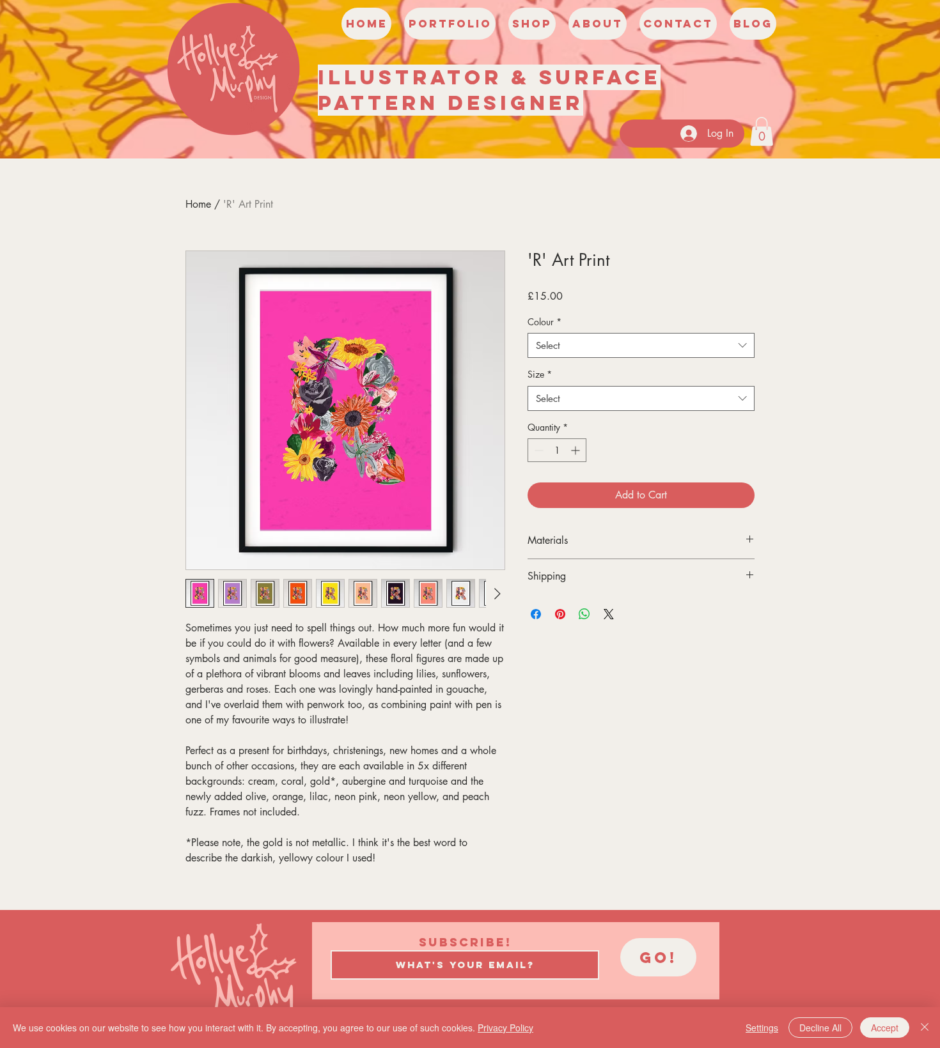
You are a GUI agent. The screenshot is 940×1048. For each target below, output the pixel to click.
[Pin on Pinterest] (560, 614)
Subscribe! (465, 942)
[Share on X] (608, 614)
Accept (884, 1027)
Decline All (820, 1027)
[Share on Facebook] (536, 614)
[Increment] (576, 450)
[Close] (924, 1027)
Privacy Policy (505, 1027)
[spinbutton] (556, 450)
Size (540, 374)
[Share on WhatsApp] (584, 614)
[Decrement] (537, 450)
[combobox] (641, 345)
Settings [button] (762, 1027)
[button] (761, 131)
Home (198, 204)
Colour (544, 322)
